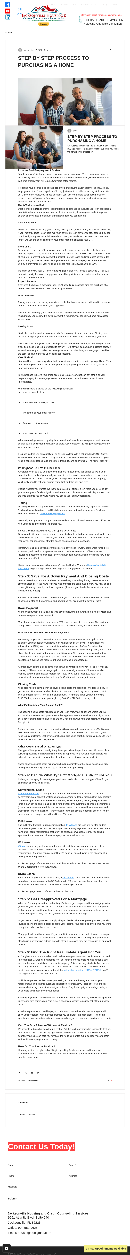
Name (11, 1165)
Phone (11, 1176)
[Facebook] (7, 4)
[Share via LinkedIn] (31, 1072)
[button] (43, 24)
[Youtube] (7, 11)
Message (12, 1187)
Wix (55, 1254)
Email (72, 1165)
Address (73, 1176)
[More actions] (110, 50)
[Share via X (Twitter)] (25, 1072)
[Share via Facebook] (19, 1072)
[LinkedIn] (7, 17)
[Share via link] (38, 1072)
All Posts (8, 32)
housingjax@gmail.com (34, 1232)
